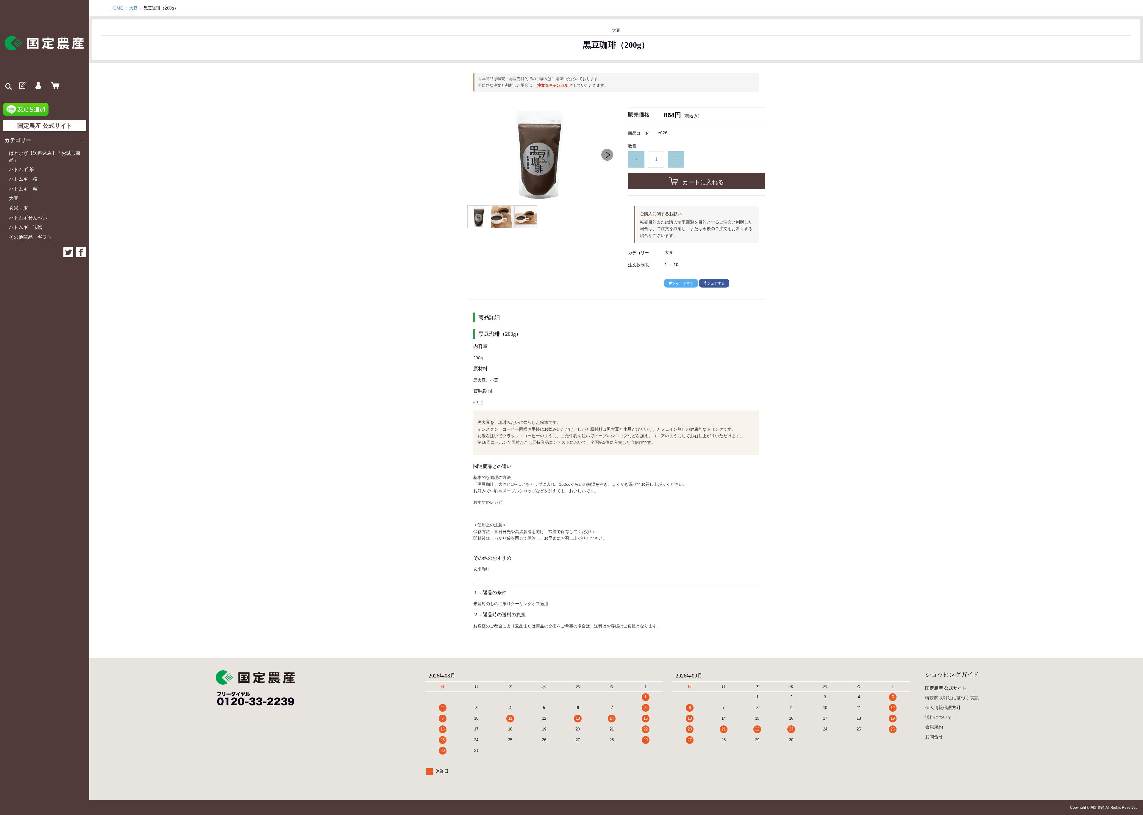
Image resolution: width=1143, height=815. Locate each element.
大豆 (13, 198)
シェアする (716, 283)
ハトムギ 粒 (23, 188)
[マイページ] (38, 85)
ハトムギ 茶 (21, 169)
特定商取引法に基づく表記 (952, 697)
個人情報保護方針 (943, 707)
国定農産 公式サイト (44, 125)
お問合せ (934, 736)
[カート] (53, 85)
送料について (938, 717)
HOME (116, 8)
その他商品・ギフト (30, 237)
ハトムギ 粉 (23, 179)
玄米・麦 (18, 208)
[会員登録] (22, 85)
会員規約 (934, 726)
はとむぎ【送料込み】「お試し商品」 (44, 156)
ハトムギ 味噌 (25, 227)
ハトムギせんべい (28, 217)
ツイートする (683, 283)
